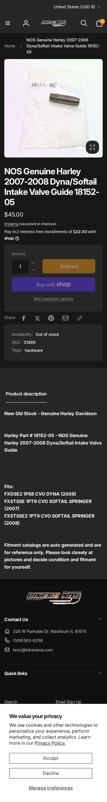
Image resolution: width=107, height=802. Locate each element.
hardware (34, 350)
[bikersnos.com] (53, 604)
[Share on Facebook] (24, 318)
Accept (50, 758)
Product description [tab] (26, 394)
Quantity (18, 254)
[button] (7, 23)
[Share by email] (65, 318)
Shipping (11, 224)
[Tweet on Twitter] (37, 318)
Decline (51, 773)
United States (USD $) (74, 6)
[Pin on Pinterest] (51, 318)
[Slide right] (97, 108)
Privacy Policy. (50, 743)
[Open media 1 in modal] (53, 108)
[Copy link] (80, 318)
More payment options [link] (53, 298)
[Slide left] (10, 108)
